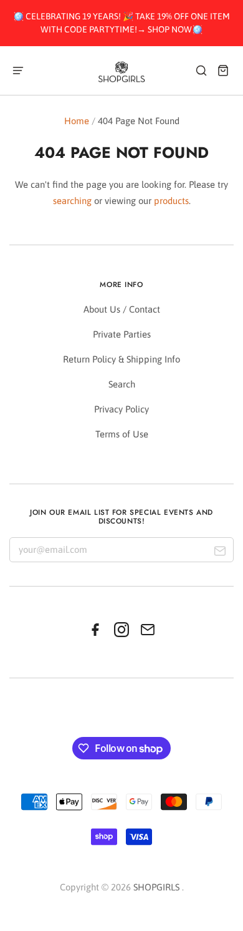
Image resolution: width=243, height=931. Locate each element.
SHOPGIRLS (156, 887)
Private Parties (122, 334)
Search (121, 384)
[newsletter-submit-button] (219, 552)
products (171, 200)
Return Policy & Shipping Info (121, 359)
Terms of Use (121, 434)
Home (76, 120)
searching (72, 200)
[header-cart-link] (223, 70)
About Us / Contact (121, 309)
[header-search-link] (201, 70)
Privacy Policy (121, 409)
